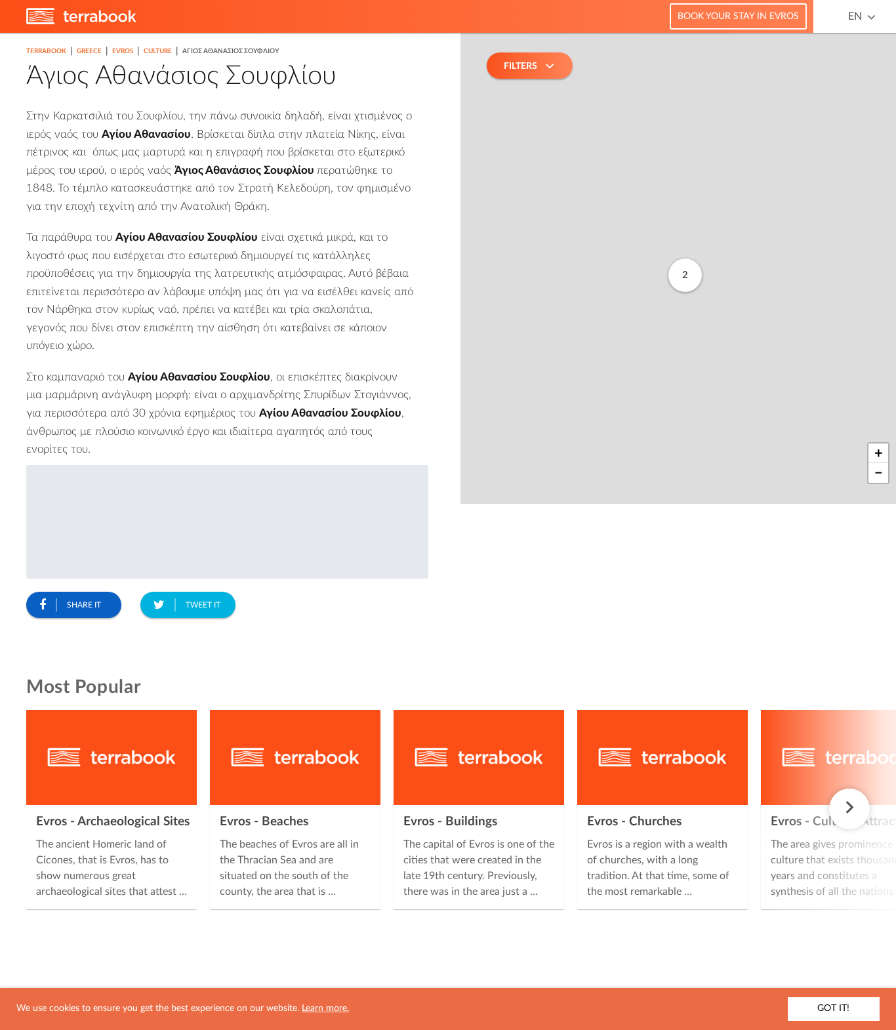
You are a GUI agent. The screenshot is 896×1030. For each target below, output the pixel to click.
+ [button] (878, 453)
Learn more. (325, 1008)
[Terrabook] (81, 21)
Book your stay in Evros (738, 16)
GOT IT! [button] (833, 1008)
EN (855, 16)
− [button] (878, 473)
